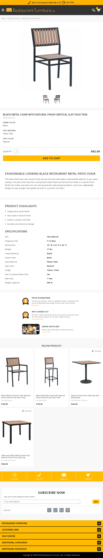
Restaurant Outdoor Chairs (30, 18)
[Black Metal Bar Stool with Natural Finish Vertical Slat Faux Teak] (51, 372)
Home (3, 18)
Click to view (46, 332)
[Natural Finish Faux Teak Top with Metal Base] (86, 372)
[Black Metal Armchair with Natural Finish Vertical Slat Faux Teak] (17, 372)
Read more (35, 305)
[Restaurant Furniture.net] (30, 10)
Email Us (63, 479)
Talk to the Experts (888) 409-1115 (46, 3)
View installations (38, 319)
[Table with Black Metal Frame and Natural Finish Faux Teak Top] (17, 432)
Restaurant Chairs (13, 18)
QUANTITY (7, 151)
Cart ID (88, 479)
